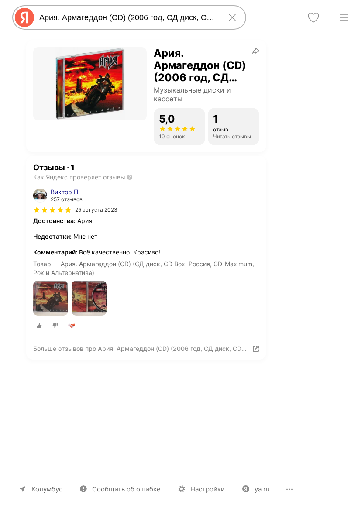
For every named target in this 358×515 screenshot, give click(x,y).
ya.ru (262, 489)
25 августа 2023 (96, 209)
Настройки (207, 489)
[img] (52, 209)
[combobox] (127, 17)
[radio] (39, 325)
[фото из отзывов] (50, 299)
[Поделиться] (255, 50)
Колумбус (46, 489)
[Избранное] (313, 17)
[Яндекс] (24, 17)
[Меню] (344, 17)
